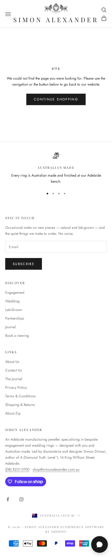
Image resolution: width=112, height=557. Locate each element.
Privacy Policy (16, 387)
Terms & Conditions (20, 396)
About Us (12, 361)
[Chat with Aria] (99, 544)
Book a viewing (17, 335)
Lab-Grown (13, 309)
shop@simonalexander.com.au (56, 469)
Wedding (12, 301)
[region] (56, 168)
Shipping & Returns (20, 404)
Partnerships (14, 318)
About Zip (13, 413)
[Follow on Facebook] (7, 499)
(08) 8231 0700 (17, 469)
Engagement (14, 292)
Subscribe (23, 263)
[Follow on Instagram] (21, 499)
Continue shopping (56, 99)
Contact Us (13, 370)
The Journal (13, 378)
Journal (10, 327)
